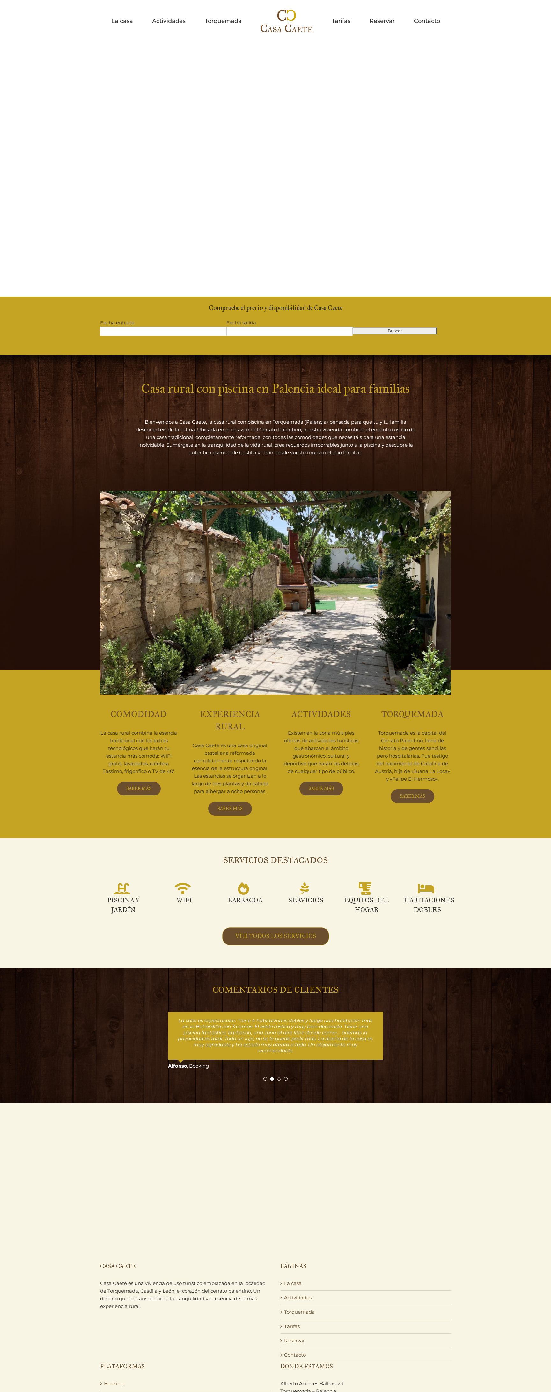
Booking (114, 1359)
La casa (293, 1259)
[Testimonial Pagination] (265, 1054)
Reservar (294, 1316)
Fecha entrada (117, 323)
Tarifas (292, 1302)
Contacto (295, 1331)
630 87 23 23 (300, 1382)
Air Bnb (113, 1388)
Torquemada (299, 1288)
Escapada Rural (122, 1374)
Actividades (298, 1273)
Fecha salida (241, 323)
